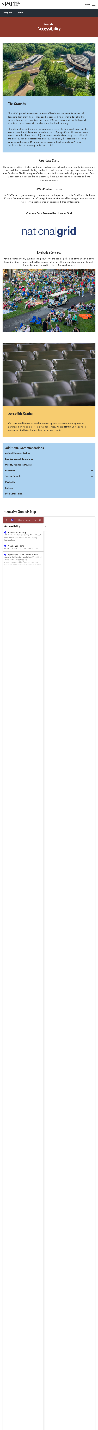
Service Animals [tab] (13, 476)
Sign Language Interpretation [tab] (19, 458)
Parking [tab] (9, 487)
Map (20, 12)
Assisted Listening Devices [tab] (17, 453)
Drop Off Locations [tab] (14, 493)
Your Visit (49, 24)
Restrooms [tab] (10, 470)
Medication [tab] (10, 482)
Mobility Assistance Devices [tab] (18, 464)
